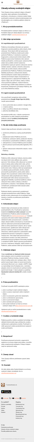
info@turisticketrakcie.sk (19, 216)
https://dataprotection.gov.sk (24, 305)
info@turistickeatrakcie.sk (19, 34)
